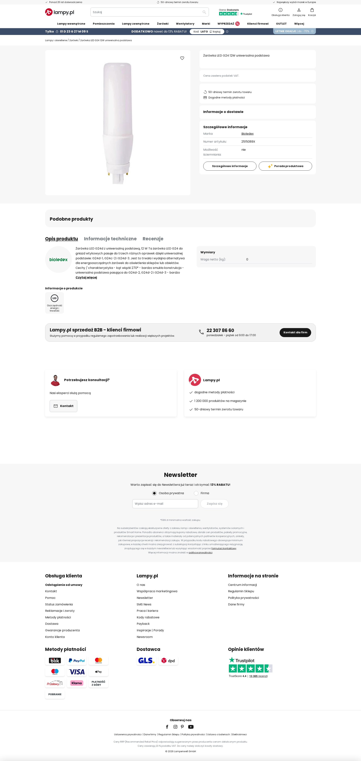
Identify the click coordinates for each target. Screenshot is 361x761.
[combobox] (150, 12)
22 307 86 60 (220, 330)
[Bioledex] (58, 259)
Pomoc (50, 598)
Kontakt (51, 591)
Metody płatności (58, 617)
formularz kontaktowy (224, 548)
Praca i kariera (147, 611)
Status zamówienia (59, 604)
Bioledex (247, 134)
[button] (182, 58)
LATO (207, 31)
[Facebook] (169, 727)
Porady (158, 630)
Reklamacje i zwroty (60, 611)
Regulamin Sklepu (241, 591)
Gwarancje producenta (62, 630)
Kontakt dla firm (295, 332)
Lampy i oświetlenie (56, 40)
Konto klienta (55, 637)
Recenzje (153, 239)
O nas (141, 585)
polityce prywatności (200, 552)
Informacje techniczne (110, 239)
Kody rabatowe (148, 617)
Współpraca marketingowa (157, 591)
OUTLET (281, 24)
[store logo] (59, 12)
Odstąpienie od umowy (63, 585)
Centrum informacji (242, 585)
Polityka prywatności (243, 598)
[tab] (61, 238)
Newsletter (145, 598)
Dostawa (51, 624)
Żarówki (73, 40)
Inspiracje (144, 630)
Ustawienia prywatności (128, 734)
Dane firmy (236, 604)
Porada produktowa (288, 166)
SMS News (144, 604)
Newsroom (145, 637)
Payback (143, 624)
